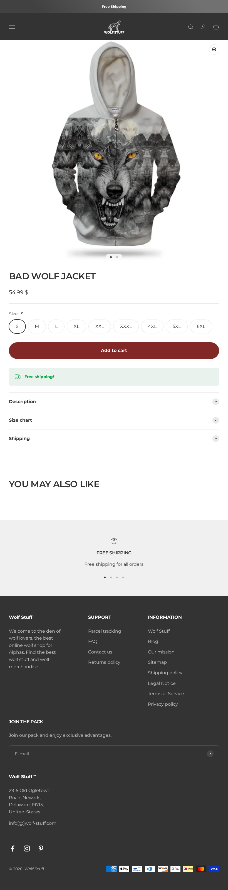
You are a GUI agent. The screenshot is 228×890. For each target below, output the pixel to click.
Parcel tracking (104, 631)
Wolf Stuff (159, 631)
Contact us (100, 652)
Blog (153, 641)
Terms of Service (166, 693)
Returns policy (104, 662)
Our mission (161, 652)
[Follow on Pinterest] (41, 848)
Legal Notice (162, 683)
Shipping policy (165, 672)
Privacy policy (163, 704)
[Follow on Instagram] (27, 848)
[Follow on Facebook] (12, 848)
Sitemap (157, 662)
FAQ (92, 641)
